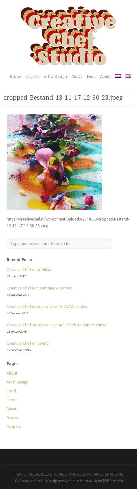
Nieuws (13, 418)
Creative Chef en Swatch (29, 343)
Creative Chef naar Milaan (30, 269)
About (105, 76)
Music (76, 76)
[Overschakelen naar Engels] (128, 76)
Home (15, 76)
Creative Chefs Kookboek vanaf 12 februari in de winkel (57, 325)
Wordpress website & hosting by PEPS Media (84, 481)
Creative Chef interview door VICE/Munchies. (47, 306)
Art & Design (55, 76)
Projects (32, 76)
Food (91, 76)
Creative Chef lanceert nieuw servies (39, 288)
